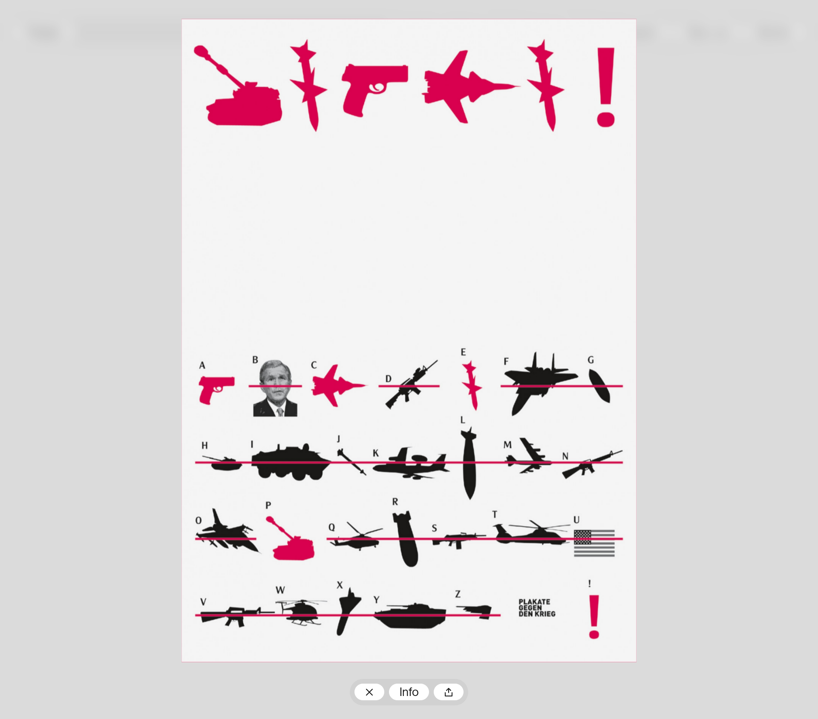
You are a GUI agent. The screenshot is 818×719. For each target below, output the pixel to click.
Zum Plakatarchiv (369, 692)
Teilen (449, 692)
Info (409, 693)
